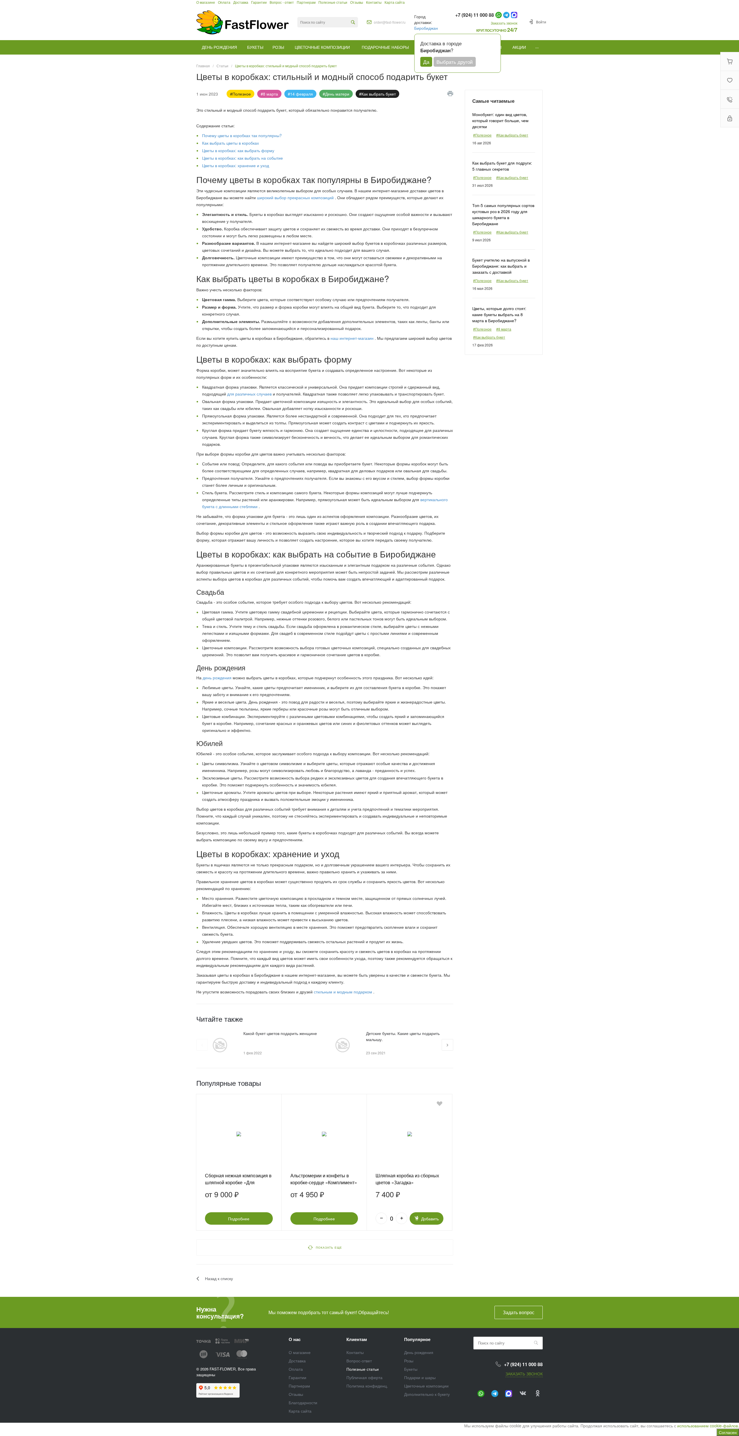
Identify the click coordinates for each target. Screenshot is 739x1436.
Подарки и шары (420, 1377)
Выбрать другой (454, 61)
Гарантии (297, 1377)
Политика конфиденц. (367, 1386)
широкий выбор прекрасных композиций (296, 197)
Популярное (417, 1339)
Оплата (296, 1369)
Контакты (355, 1352)
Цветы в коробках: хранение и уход (235, 165)
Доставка (297, 1361)
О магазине (300, 1352)
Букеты (410, 1369)
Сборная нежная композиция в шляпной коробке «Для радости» (238, 1182)
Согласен (728, 1432)
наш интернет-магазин (353, 338)
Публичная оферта (364, 1377)
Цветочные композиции (426, 1386)
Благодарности (303, 1402)
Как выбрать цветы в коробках (230, 143)
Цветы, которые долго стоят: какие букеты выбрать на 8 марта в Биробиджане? (499, 314)
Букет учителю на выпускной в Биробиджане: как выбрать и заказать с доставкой (501, 266)
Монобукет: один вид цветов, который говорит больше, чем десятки (500, 120)
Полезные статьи (362, 1369)
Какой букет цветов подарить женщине (280, 1033)
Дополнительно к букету (427, 1394)
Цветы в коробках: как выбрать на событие (242, 158)
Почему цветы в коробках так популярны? (242, 135)
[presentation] (202, 1045)
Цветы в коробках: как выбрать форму (238, 150)
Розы (408, 1361)
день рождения (217, 677)
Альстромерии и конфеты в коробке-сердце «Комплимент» (323, 1179)
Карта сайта (300, 1411)
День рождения (418, 1352)
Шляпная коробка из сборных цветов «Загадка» (407, 1179)
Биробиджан (426, 28)
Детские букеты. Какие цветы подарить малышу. (403, 1036)
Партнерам (299, 1386)
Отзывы (296, 1394)
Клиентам (356, 1339)
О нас (295, 1339)
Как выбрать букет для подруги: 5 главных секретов (502, 166)
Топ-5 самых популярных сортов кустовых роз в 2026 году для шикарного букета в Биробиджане (503, 214)
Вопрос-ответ (359, 1361)
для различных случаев (250, 394)
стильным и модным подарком (343, 992)
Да (426, 61)
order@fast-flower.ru (390, 22)
